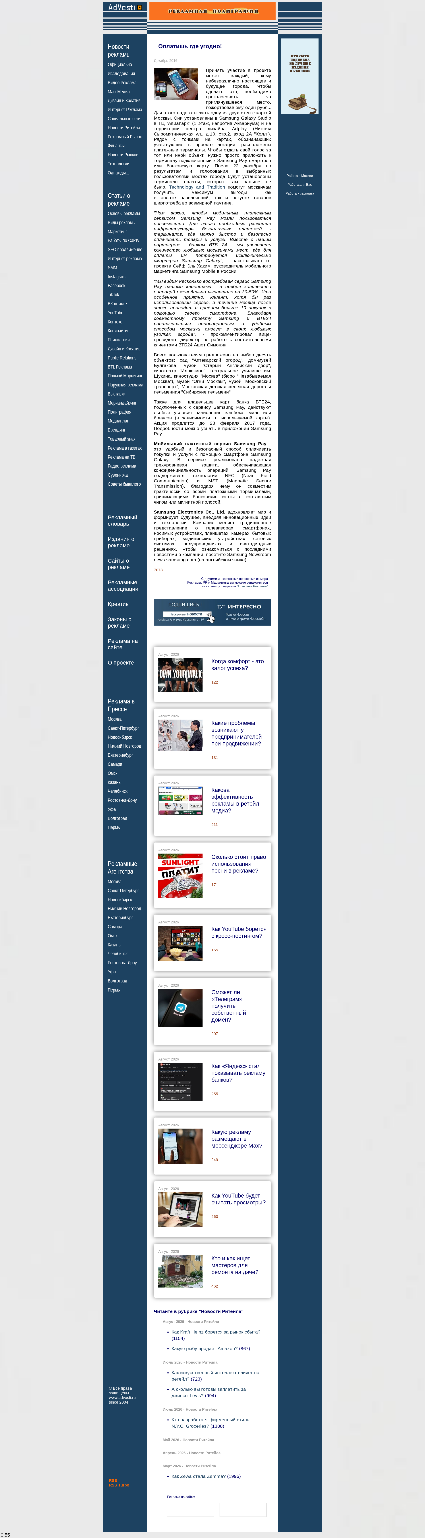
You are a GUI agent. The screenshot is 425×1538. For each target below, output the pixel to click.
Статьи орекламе (119, 199)
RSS (113, 1480)
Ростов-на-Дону (122, 800)
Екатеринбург (120, 755)
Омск (112, 773)
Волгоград (117, 818)
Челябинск (118, 791)
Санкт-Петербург (123, 728)
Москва (115, 719)
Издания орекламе (121, 542)
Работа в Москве (300, 176)
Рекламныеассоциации (123, 585)
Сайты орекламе (119, 564)
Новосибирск (120, 737)
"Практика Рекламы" (252, 586)
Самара (115, 764)
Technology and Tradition (197, 186)
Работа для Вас (300, 184)
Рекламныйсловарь (122, 520)
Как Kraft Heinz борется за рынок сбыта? (216, 1331)
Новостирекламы (119, 50)
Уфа (112, 809)
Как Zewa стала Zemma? (199, 1476)
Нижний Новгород (124, 746)
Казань (114, 782)
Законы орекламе (119, 622)
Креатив (118, 604)
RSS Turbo (119, 1485)
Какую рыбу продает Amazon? (205, 1348)
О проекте (121, 662)
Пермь (114, 827)
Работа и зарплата (300, 193)
